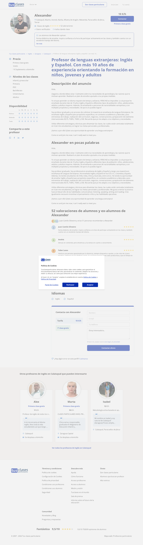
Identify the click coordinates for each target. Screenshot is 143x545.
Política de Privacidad (48, 279)
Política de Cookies (89, 277)
